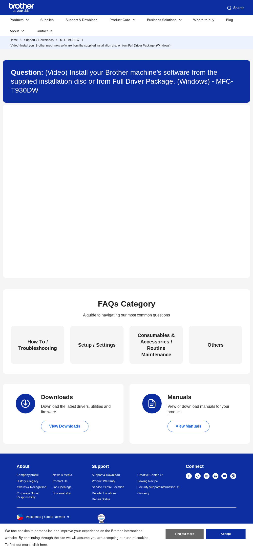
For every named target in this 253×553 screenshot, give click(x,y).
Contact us (44, 31)
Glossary (143, 493)
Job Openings (62, 487)
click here (39, 545)
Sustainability (62, 493)
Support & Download (81, 20)
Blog (229, 20)
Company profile (28, 475)
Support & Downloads (39, 40)
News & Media (62, 475)
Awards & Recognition (31, 487)
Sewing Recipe (147, 481)
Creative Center (148, 475)
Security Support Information (156, 487)
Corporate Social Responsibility (28, 495)
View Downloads (64, 426)
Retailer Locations (104, 493)
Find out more (184, 534)
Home (14, 40)
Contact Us (60, 481)
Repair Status (101, 499)
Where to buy (203, 20)
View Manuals (188, 426)
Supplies (47, 20)
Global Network (54, 517)
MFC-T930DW (69, 40)
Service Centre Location (108, 487)
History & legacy (27, 481)
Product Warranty (103, 481)
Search (238, 8)
